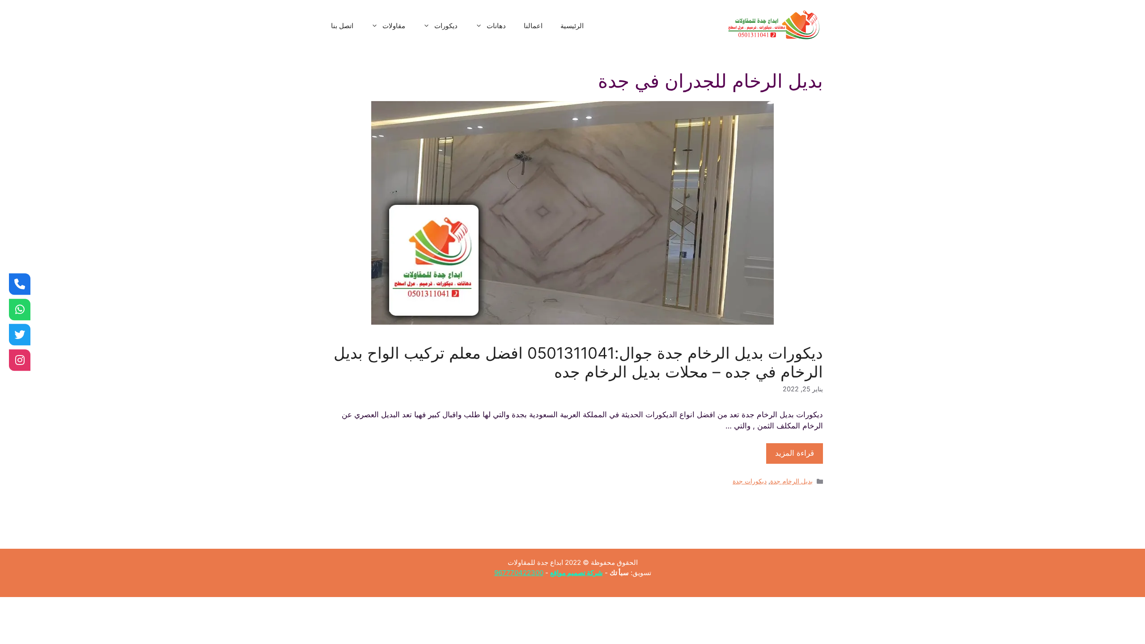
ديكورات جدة (750, 481)
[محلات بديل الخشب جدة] (19, 334)
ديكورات (446, 25)
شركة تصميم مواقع (576, 572)
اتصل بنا (342, 25)
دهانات (496, 25)
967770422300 (518, 572)
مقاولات (393, 25)
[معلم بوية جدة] (19, 309)
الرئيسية (572, 25)
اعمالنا (533, 25)
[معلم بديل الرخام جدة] (19, 360)
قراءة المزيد (794, 453)
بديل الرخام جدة (791, 481)
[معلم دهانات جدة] (19, 284)
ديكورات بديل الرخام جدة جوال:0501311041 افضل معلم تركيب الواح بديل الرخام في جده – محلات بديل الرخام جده (578, 362)
